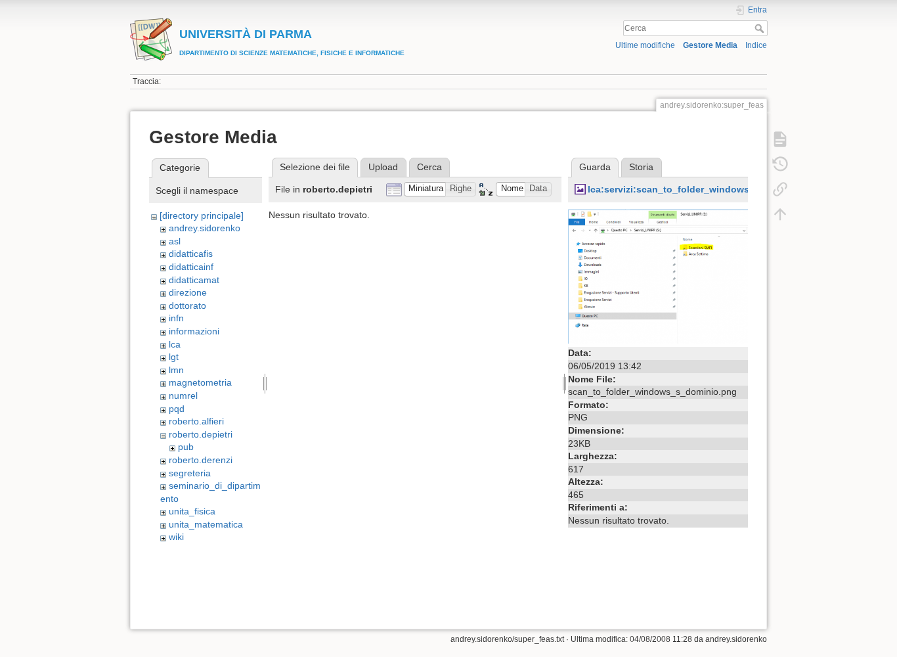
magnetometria (200, 382)
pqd (177, 408)
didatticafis (191, 253)
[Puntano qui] (780, 189)
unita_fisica (192, 511)
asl (175, 241)
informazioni (194, 331)
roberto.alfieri (196, 421)
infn (176, 318)
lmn (176, 370)
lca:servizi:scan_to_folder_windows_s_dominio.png (705, 189)
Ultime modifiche (645, 45)
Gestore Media (710, 45)
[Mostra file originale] (658, 275)
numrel (183, 395)
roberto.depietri (200, 434)
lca (175, 344)
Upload (383, 167)
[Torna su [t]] (780, 214)
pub (186, 447)
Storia (641, 167)
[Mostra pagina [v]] (780, 139)
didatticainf (191, 266)
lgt (174, 356)
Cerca (761, 28)
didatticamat (194, 280)
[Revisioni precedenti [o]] (780, 164)
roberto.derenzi (200, 460)
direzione (188, 292)
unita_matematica (206, 524)
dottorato (187, 305)
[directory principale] (202, 215)
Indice (756, 45)
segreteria (190, 473)
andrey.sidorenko (204, 228)
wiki (176, 537)
